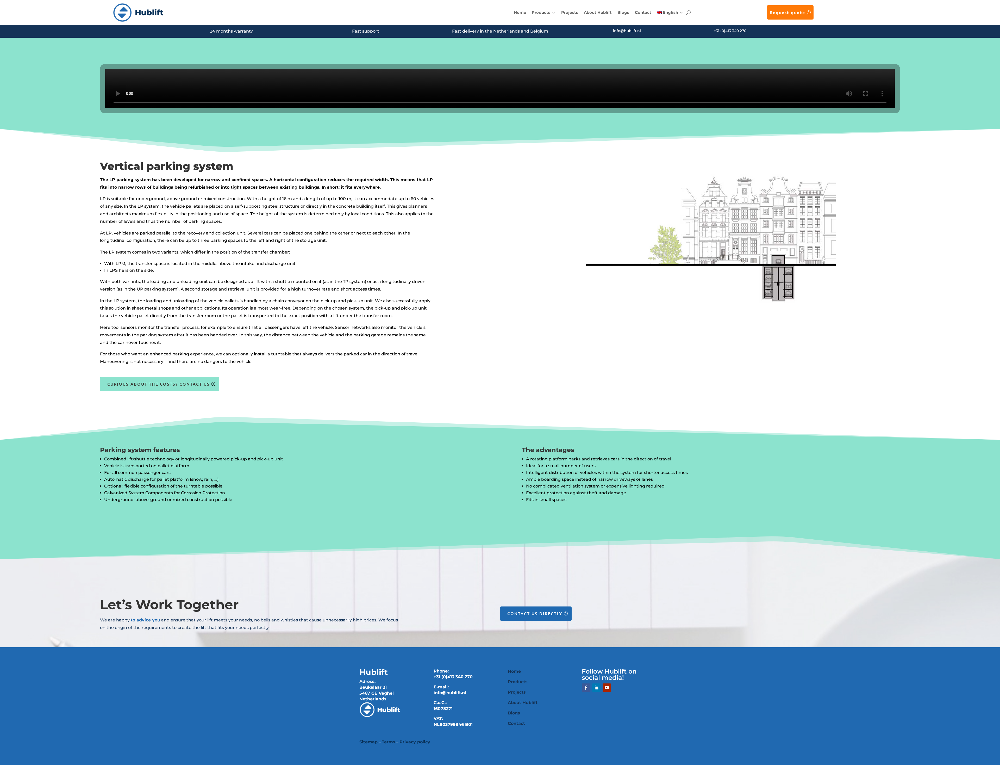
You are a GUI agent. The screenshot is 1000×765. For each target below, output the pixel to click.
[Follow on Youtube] (607, 687)
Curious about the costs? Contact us (158, 384)
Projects (569, 12)
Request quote (787, 12)
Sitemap (368, 741)
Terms (388, 741)
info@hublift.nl (627, 30)
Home (520, 12)
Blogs (623, 12)
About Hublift (598, 12)
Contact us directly (534, 613)
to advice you (145, 620)
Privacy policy (414, 741)
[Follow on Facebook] (586, 687)
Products (541, 12)
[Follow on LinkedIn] (596, 687)
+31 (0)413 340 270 (730, 30)
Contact (643, 12)
